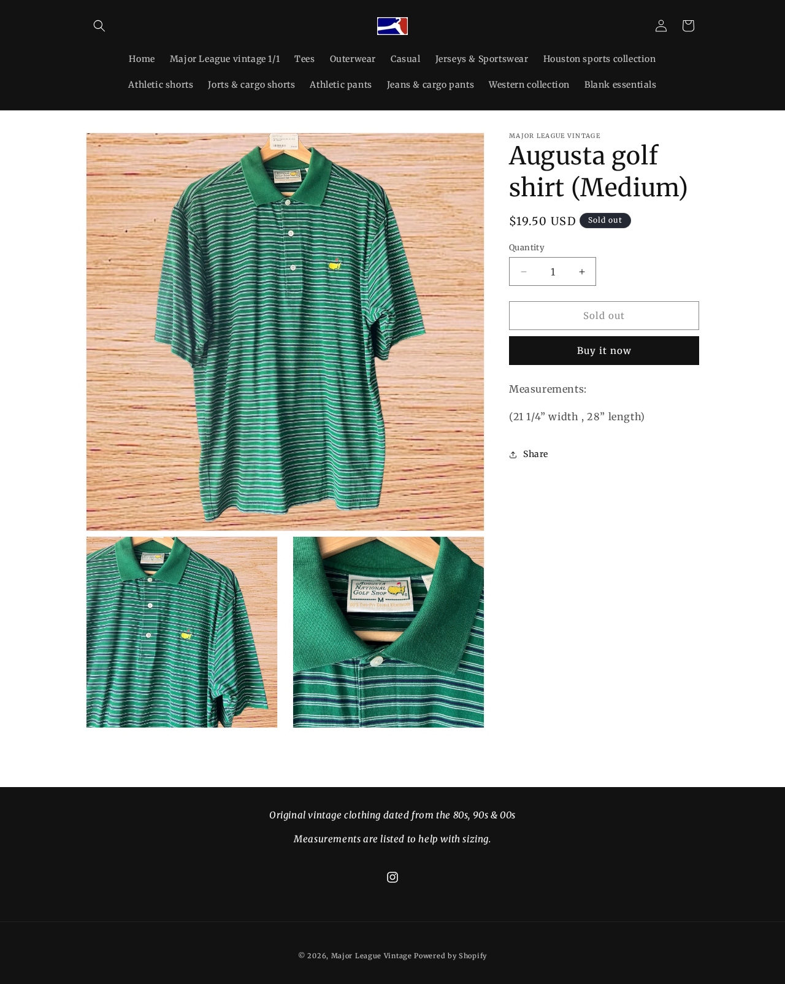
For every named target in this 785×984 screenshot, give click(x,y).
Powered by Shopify (450, 955)
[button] (99, 25)
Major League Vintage (371, 955)
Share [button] (535, 453)
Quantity (527, 247)
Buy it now (604, 350)
